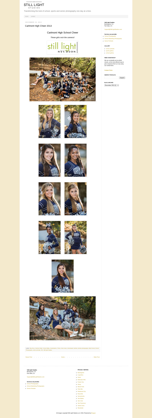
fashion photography (83, 348)
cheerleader (70, 348)
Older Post (97, 357)
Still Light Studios (48, 350)
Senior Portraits (108, 41)
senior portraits (36, 350)
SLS (42, 350)
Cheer (58, 348)
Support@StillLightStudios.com (113, 29)
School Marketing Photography (113, 38)
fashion (75, 348)
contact (33, 16)
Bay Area (32, 348)
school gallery (110, 53)
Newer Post (29, 357)
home (26, 16)
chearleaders (53, 348)
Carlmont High (38, 348)
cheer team (64, 348)
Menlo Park (81, 386)
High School (92, 348)
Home (63, 357)
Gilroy (79, 384)
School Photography (110, 36)
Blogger (93, 413)
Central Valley (46, 348)
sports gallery (110, 51)
